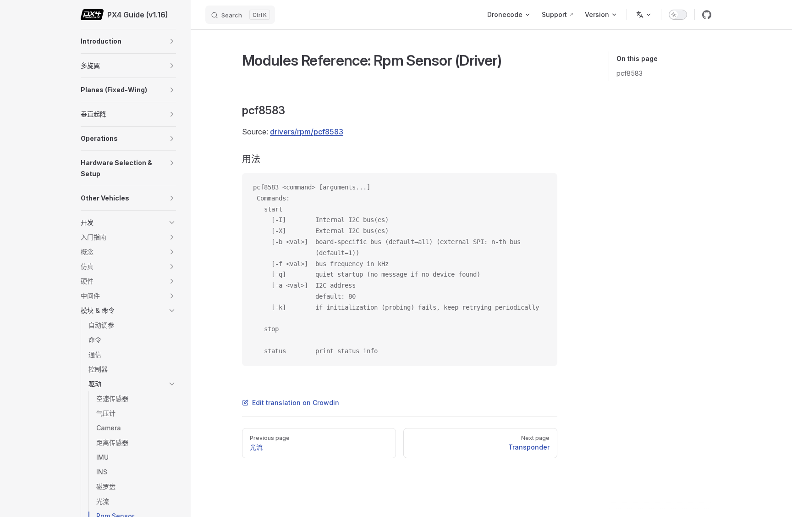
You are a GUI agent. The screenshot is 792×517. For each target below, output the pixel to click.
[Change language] (644, 14)
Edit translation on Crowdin (295, 402)
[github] (706, 14)
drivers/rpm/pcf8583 (306, 131)
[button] (172, 41)
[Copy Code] (543, 187)
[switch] (678, 15)
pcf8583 (629, 73)
